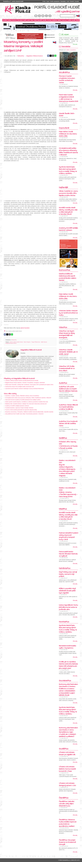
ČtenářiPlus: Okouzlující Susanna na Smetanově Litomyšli (67, 842)
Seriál (24, 20)
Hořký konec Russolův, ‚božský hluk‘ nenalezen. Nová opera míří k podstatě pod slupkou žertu (29, 384)
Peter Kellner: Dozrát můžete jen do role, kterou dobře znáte (68, 134)
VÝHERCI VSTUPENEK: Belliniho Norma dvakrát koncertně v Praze (67, 769)
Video (31, 20)
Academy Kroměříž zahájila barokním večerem (17, 405)
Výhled (59, 20)
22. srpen (65, 34)
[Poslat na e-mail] (53, 56)
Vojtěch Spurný (44, 341)
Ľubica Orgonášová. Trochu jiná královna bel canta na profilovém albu (68, 607)
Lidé (68, 1)
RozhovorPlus (64, 270)
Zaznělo (44, 20)
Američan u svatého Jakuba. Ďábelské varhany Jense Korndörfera (22, 395)
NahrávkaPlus (64, 568)
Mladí (35, 20)
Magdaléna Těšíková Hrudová (34, 56)
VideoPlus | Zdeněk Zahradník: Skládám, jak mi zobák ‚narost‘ (68, 352)
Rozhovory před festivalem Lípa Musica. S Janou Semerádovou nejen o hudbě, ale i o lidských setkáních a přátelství (68, 732)
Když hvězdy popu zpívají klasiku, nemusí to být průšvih (68, 574)
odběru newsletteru (71, 50)
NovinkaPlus (64, 622)
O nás (44, 1)
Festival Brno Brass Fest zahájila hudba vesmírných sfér (19, 386)
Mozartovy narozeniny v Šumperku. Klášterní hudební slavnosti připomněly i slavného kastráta (29, 411)
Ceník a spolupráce (55, 1)
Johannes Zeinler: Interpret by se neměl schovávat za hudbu (68, 313)
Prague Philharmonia (35, 341)
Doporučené (64, 128)
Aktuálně (5, 20)
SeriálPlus (63, 438)
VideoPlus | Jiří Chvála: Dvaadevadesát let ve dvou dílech (67, 368)
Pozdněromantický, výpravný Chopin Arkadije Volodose (19, 407)
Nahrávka (54, 20)
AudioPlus (63, 383)
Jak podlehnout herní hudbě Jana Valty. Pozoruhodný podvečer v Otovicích (24, 413)
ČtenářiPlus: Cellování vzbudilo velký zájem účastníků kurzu (66, 803)
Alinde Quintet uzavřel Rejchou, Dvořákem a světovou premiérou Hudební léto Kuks (26, 401)
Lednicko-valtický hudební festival (16, 341)
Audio (28, 20)
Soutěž (73, 20)
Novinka (49, 20)
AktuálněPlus (64, 72)
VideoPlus (63, 327)
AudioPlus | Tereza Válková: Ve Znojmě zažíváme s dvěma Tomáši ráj (68, 407)
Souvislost (20, 20)
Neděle (69, 20)
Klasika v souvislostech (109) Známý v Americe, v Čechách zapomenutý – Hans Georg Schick (68, 492)
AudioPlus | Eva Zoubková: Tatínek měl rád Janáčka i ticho (68, 423)
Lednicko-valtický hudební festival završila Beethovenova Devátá (21, 380)
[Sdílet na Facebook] (48, 56)
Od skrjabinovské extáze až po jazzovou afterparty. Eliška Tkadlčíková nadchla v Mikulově (28, 397)
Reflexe (9, 20)
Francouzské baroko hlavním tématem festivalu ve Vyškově (68, 554)
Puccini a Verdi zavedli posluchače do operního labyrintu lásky (21, 409)
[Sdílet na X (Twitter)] (51, 56)
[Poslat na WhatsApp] (55, 56)
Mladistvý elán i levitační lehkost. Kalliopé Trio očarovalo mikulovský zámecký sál (25, 403)
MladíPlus (63, 509)
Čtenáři (77, 20)
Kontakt (77, 1)
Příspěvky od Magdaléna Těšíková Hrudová (19, 378)
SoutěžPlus (63, 749)
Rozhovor (14, 20)
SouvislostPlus (65, 680)
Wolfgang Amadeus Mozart (11, 343)
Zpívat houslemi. (25, 328)
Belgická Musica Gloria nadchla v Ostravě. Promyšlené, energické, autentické (25, 382)
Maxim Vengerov (27, 341)
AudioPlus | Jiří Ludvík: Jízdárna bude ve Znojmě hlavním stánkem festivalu (68, 389)
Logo (47, 1)
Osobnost (64, 20)
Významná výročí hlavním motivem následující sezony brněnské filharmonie (24, 388)
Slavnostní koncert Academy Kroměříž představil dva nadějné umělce (23, 399)
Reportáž (39, 20)
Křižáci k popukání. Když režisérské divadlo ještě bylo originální (67, 591)
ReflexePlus (21, 56)
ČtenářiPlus (63, 798)
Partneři (72, 1)
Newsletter (63, 1)
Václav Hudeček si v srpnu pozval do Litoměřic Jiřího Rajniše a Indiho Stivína (68, 193)
